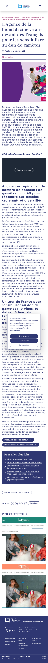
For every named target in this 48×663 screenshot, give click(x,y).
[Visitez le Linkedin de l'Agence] (10, 630)
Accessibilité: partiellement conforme (14, 659)
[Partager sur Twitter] (12, 503)
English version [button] (36, 643)
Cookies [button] (43, 656)
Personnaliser (24, 345)
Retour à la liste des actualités (16, 492)
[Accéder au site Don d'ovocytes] (24, 587)
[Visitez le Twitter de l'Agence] (7, 630)
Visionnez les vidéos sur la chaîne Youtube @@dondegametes (25, 478)
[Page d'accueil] (24, 620)
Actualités (9, 57)
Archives (21, 648)
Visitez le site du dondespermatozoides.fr (24, 462)
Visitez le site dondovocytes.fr (20, 459)
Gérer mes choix (24, 170)
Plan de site (5, 656)
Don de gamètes (13, 17)
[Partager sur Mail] (25, 503)
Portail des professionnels (23, 644)
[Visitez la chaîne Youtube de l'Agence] (13, 630)
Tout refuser (24, 341)
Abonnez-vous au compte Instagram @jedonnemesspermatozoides (23, 472)
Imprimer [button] (34, 503)
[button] (7, 6)
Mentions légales (25, 656)
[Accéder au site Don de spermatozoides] (24, 540)
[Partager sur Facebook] (21, 503)
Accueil (4, 17)
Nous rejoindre (10, 638)
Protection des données (36, 639)
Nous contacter (10, 641)
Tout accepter (24, 336)
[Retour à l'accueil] (24, 6)
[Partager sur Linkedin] (16, 503)
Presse (7, 645)
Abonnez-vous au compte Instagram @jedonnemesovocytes (23, 467)
